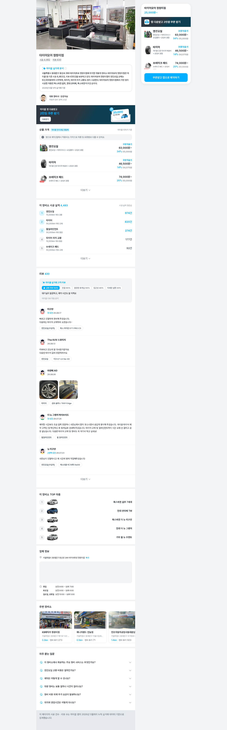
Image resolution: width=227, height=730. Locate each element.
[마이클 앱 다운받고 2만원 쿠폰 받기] (85, 114)
